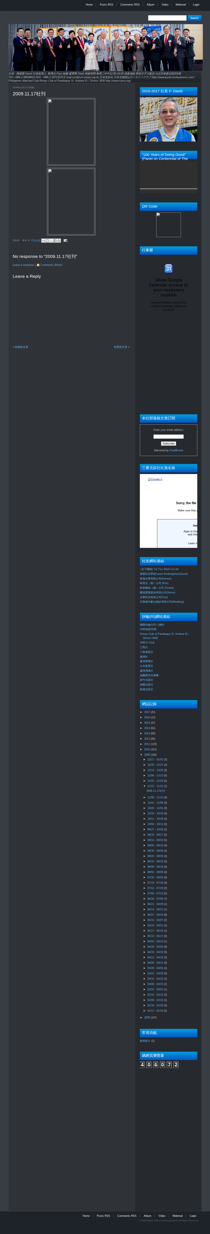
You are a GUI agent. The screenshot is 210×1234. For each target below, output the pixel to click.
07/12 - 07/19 (155, 888)
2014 (147, 728)
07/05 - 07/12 (155, 893)
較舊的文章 (120, 346)
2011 (147, 744)
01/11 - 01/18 (155, 1010)
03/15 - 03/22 (155, 978)
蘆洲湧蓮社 (146, 670)
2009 (147, 754)
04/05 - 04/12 (155, 962)
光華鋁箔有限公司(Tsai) (154, 597)
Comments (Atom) (51, 264)
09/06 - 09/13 (155, 845)
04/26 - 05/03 (155, 946)
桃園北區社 (146, 684)
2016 (147, 717)
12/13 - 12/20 (155, 770)
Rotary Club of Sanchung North (162, 1220)
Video (165, 4)
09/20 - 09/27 (155, 834)
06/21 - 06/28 (155, 904)
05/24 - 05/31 (155, 925)
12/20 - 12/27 (155, 764)
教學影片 (145, 1040)
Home (89, 4)
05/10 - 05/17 (155, 936)
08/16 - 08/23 (155, 861)
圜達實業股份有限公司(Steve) (157, 592)
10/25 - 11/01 (155, 808)
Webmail (181, 4)
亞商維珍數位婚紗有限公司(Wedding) (162, 601)
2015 (147, 722)
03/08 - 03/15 (155, 984)
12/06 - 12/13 (155, 775)
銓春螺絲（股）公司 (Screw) (157, 587)
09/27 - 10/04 (155, 829)
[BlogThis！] (47, 241)
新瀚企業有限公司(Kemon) (155, 578)
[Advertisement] (156, 1137)
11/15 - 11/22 (155, 786)
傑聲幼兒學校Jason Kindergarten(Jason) (164, 573)
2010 (147, 749)
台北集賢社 (146, 665)
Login (196, 4)
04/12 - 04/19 (155, 957)
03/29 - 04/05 (155, 968)
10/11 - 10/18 (155, 818)
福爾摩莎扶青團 (149, 675)
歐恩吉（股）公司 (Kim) (154, 583)
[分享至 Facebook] (55, 241)
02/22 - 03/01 (155, 989)
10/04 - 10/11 (155, 824)
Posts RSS (106, 4)
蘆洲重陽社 (146, 661)
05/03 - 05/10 (155, 941)
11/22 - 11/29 (155, 780)
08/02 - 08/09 (155, 872)
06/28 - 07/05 (155, 898)
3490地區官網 (148, 629)
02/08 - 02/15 (155, 1000)
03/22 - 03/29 (155, 973)
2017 (147, 712)
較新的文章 (21, 346)
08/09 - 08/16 (155, 866)
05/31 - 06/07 (155, 920)
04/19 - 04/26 (155, 952)
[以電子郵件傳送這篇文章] (43, 241)
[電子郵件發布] (65, 240)
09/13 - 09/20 (155, 840)
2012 (147, 738)
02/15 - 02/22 (155, 994)
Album (150, 4)
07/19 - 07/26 (155, 882)
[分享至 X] (51, 241)
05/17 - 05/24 (155, 930)
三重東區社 (146, 652)
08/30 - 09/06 (155, 850)
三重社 (144, 647)
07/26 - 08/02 (155, 877)
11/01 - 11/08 (155, 802)
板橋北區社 (146, 689)
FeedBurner (176, 450)
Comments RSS (130, 4)
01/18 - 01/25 (155, 1005)
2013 (147, 733)
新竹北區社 (146, 679)
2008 (147, 1017)
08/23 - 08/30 (155, 856)
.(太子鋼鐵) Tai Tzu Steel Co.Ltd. (159, 569)
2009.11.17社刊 (29, 93)
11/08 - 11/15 (155, 797)
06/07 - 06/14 (155, 914)
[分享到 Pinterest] (59, 241)
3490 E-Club (147, 642)
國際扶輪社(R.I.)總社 (152, 624)
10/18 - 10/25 (155, 813)
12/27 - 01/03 (155, 759)
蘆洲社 (144, 656)
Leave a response (23, 264)
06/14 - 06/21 (155, 909)
